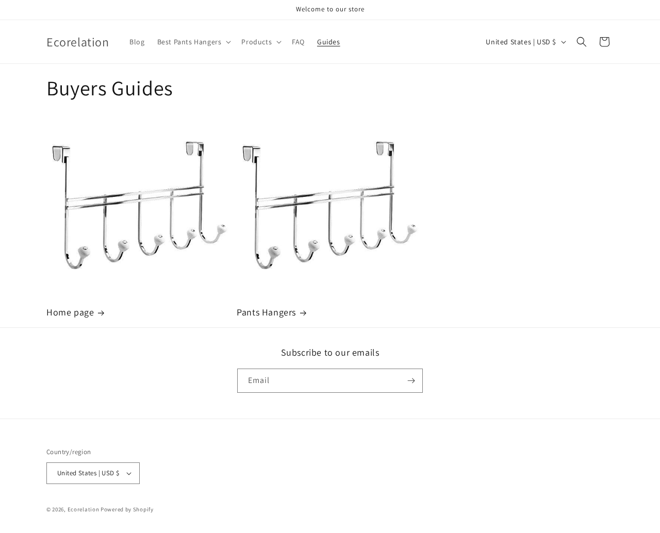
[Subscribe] (411, 381)
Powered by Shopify (127, 509)
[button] (193, 42)
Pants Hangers (266, 312)
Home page (70, 312)
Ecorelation (84, 509)
